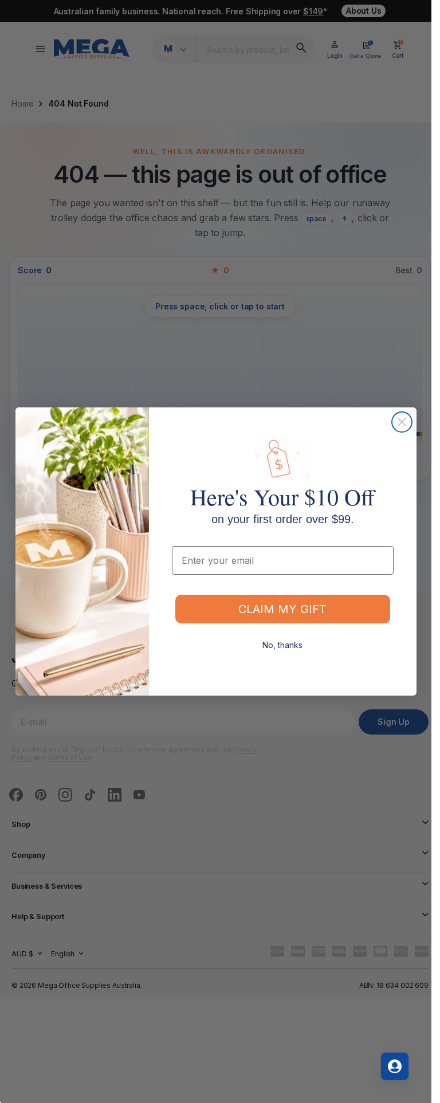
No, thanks (282, 645)
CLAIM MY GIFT (282, 609)
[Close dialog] (402, 422)
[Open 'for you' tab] (394, 1066)
